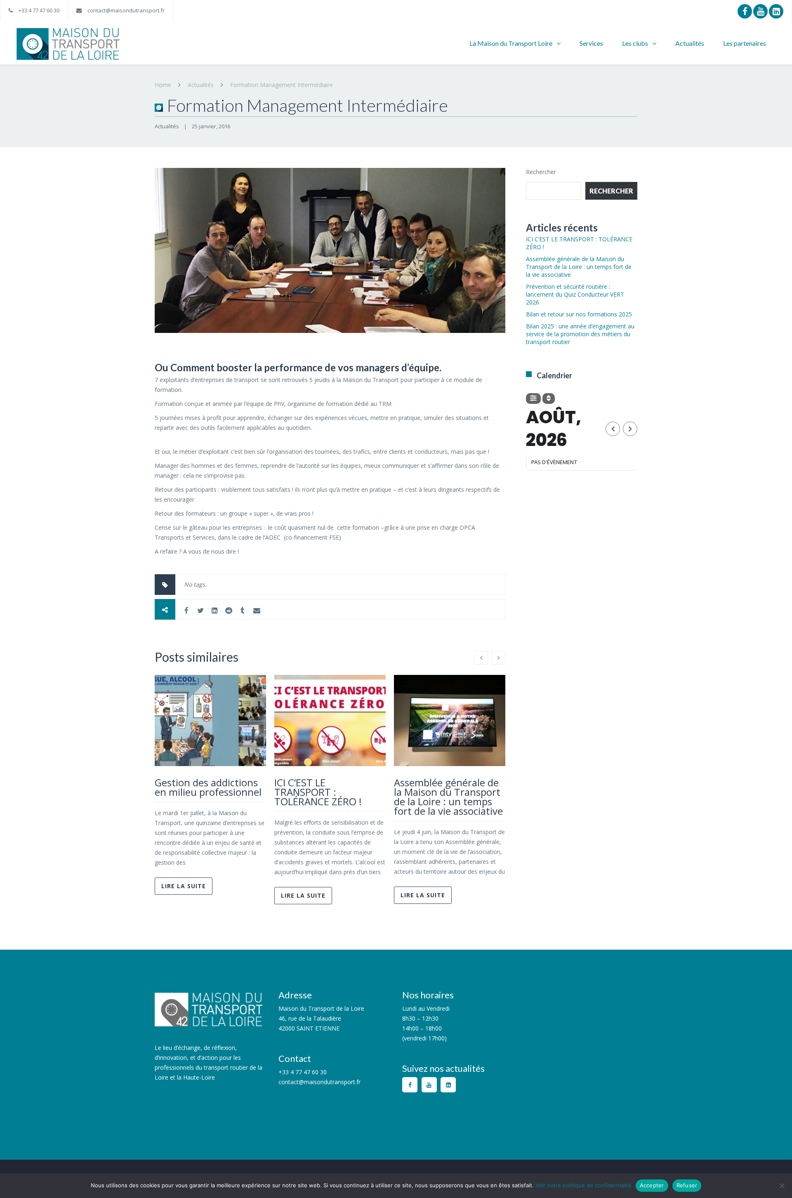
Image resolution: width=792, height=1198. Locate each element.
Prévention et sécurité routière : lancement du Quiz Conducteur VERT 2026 (575, 294)
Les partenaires (744, 43)
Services (591, 43)
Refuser (687, 1185)
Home (163, 85)
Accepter (652, 1185)
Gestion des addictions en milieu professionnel (208, 787)
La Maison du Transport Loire (510, 43)
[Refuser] (782, 1185)
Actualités (689, 43)
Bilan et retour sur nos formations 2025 (579, 314)
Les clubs (635, 43)
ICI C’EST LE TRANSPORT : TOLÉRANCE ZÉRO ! (318, 792)
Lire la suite (183, 886)
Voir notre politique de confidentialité (583, 1185)
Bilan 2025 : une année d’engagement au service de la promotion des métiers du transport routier (580, 334)
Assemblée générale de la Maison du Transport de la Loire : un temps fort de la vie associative (448, 797)
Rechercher (541, 172)
